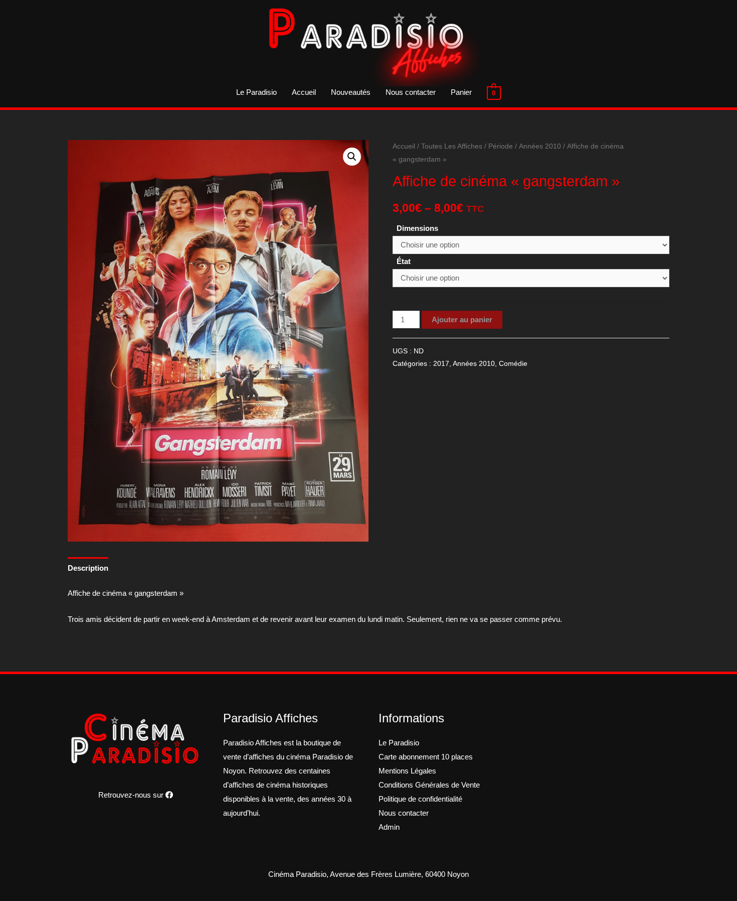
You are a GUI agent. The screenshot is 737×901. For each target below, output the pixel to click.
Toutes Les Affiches (451, 146)
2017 (441, 363)
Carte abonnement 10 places (426, 756)
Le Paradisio (256, 92)
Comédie (513, 363)
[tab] (88, 568)
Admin (389, 827)
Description (88, 568)
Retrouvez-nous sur (131, 795)
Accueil (304, 92)
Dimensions (417, 228)
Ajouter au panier (462, 319)
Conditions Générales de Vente (429, 785)
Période (500, 146)
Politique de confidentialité (420, 799)
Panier (461, 92)
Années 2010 (540, 146)
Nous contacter (411, 92)
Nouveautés (351, 92)
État (404, 261)
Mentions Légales (407, 770)
